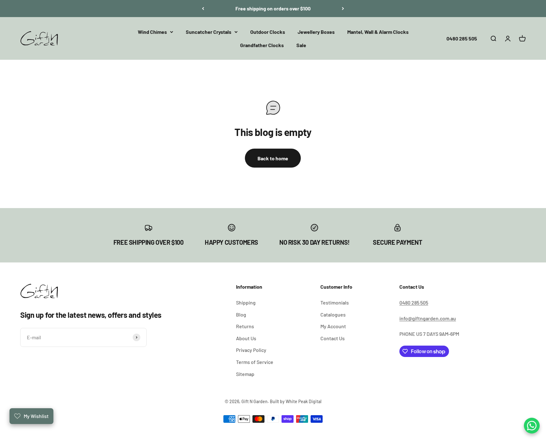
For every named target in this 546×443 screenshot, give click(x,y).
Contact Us (332, 338)
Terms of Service (254, 362)
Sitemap (245, 374)
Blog (241, 314)
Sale (301, 45)
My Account (333, 326)
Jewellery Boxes (316, 32)
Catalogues (333, 314)
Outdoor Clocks (267, 32)
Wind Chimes (152, 32)
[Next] (343, 8)
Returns (245, 326)
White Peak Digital (303, 401)
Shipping (246, 302)
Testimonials (334, 302)
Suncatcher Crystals (208, 32)
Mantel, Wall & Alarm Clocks (378, 32)
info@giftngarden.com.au (427, 318)
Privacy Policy (251, 350)
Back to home (273, 158)
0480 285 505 (461, 38)
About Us (246, 338)
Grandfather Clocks (262, 45)
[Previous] (203, 8)
